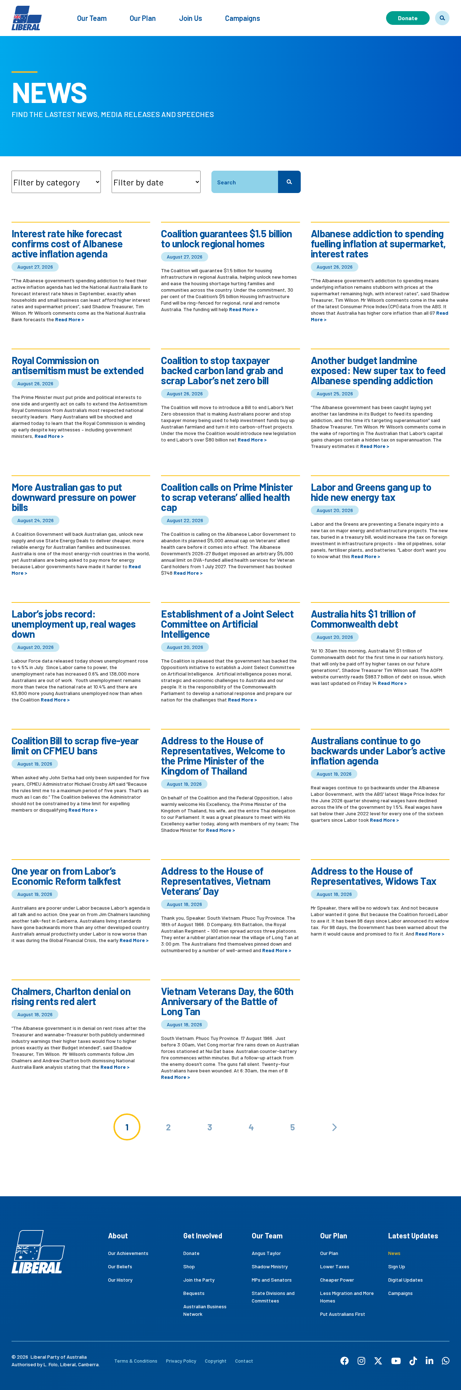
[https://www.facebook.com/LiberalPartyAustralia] (344, 1360)
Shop (189, 1266)
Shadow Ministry (270, 1266)
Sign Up (396, 1266)
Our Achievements (128, 1253)
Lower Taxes (334, 1266)
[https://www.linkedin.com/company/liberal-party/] (429, 1360)
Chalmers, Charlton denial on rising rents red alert (71, 996)
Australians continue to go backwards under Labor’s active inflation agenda (378, 750)
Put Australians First (342, 1314)
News (394, 1253)
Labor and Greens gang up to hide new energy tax (371, 492)
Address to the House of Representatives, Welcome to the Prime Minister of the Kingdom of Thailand (223, 755)
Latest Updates (413, 1235)
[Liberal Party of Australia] (27, 13)
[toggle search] (442, 18)
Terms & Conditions (135, 1361)
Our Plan (143, 18)
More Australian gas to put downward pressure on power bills (74, 497)
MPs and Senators (272, 1280)
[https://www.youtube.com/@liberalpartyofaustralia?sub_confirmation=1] (396, 1360)
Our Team (92, 18)
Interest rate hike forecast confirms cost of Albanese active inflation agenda (67, 243)
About (118, 1235)
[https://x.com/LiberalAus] (378, 1360)
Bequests (194, 1293)
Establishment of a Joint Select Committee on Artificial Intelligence (227, 623)
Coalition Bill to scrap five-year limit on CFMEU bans (75, 745)
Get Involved (202, 1235)
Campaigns (242, 18)
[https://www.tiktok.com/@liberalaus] (413, 1360)
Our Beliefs (120, 1266)
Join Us (190, 18)
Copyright (216, 1361)
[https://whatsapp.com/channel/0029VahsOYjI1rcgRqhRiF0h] (445, 1360)
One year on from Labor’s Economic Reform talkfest (66, 876)
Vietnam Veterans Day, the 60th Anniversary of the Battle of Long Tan (227, 1001)
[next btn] (334, 1126)
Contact (244, 1361)
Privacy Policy (181, 1361)
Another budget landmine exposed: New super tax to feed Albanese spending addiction (378, 370)
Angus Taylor (266, 1253)
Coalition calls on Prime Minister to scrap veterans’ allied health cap (227, 497)
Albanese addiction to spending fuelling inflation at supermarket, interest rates (378, 243)
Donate (408, 17)
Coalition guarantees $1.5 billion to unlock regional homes (226, 238)
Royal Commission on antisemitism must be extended (78, 365)
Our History (120, 1280)
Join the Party (199, 1280)
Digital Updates (405, 1280)
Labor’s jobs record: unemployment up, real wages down (74, 623)
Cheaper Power (337, 1280)
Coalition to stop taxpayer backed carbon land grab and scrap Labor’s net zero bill (222, 370)
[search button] (289, 182)
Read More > (69, 319)
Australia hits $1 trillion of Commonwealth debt (363, 618)
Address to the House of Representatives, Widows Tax (374, 876)
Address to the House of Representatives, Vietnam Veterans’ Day (215, 881)
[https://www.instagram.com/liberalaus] (361, 1360)
